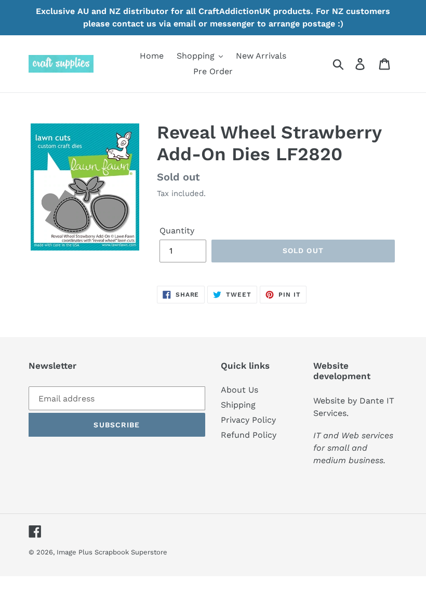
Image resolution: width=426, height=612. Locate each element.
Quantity (176, 230)
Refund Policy (248, 435)
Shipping (238, 405)
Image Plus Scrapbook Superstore (112, 552)
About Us (239, 390)
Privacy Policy (248, 420)
